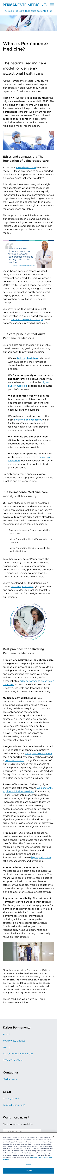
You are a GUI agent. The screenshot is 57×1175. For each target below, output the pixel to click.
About (6, 1034)
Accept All (28, 1170)
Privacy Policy (11, 1098)
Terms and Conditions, (38, 1157)
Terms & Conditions (14, 1105)
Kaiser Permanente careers (18, 1053)
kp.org (6, 1047)
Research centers (13, 1060)
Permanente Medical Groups (27, 319)
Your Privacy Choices (14, 1040)
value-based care (26, 167)
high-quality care (41, 857)
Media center (10, 1079)
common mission (14, 760)
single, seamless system (38, 753)
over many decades (22, 586)
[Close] (53, 1136)
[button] (52, 4)
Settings (28, 1164)
